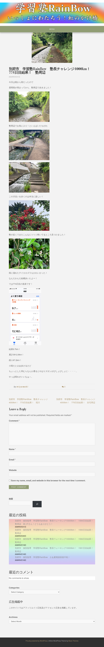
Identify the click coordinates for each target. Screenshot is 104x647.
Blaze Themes (73, 641)
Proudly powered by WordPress (37, 641)
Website (13, 470)
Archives (13, 617)
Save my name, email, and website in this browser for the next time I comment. (48, 480)
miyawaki (22, 386)
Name (12, 449)
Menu (52, 29)
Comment (14, 420)
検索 (11, 498)
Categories (14, 587)
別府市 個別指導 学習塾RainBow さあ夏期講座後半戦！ (42, 557)
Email (12, 459)
